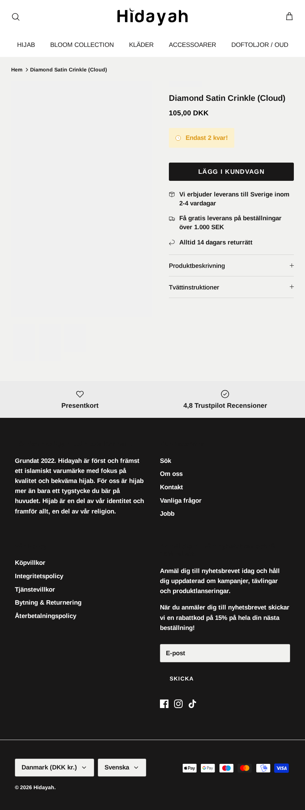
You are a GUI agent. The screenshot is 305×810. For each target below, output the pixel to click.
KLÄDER (141, 44)
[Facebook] (164, 703)
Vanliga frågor (181, 500)
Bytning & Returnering (48, 602)
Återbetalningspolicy (45, 615)
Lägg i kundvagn (231, 171)
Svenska (117, 767)
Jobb (167, 513)
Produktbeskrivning (197, 265)
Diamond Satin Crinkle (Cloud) (68, 70)
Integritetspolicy (39, 576)
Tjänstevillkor (35, 589)
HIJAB (26, 44)
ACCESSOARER (192, 44)
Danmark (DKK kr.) (49, 767)
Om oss (171, 473)
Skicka (182, 678)
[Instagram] (178, 703)
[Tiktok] (192, 703)
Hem (16, 70)
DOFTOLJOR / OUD (259, 44)
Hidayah (43, 787)
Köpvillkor (30, 562)
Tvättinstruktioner (194, 287)
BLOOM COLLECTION (82, 44)
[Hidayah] (152, 16)
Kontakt (171, 487)
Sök (165, 460)
